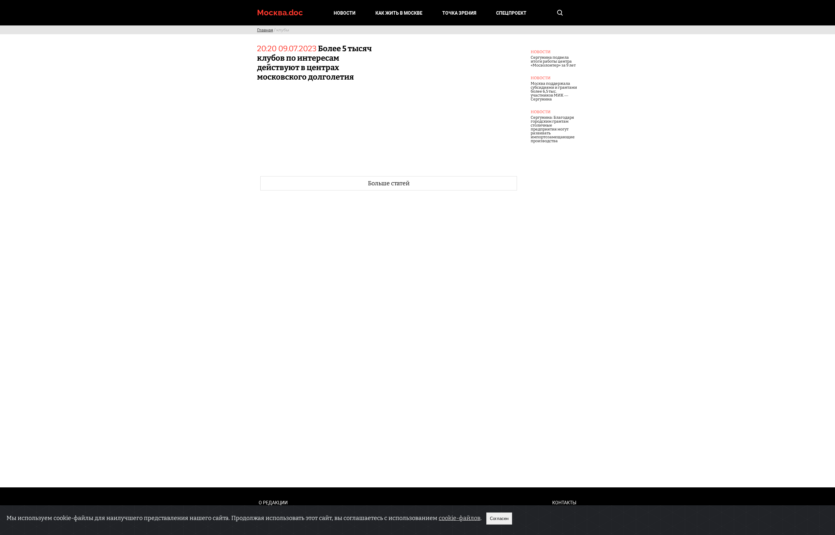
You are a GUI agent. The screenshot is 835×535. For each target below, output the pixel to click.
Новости (345, 13)
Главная (265, 29)
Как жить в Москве (398, 13)
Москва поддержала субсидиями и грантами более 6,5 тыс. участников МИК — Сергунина (554, 91)
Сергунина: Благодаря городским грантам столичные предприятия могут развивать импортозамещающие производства (553, 129)
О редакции (273, 502)
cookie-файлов (459, 518)
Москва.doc (280, 12)
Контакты (564, 502)
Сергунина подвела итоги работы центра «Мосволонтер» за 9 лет (553, 61)
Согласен (499, 518)
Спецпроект (511, 13)
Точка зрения (459, 13)
